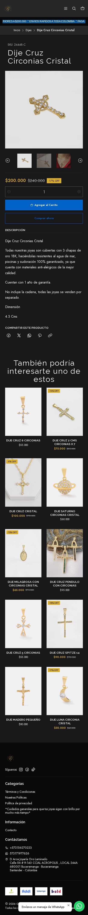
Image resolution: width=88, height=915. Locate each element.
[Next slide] (79, 161)
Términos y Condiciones (20, 792)
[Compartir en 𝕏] (19, 336)
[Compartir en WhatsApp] (29, 336)
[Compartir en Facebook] (8, 336)
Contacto (10, 830)
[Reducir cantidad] (9, 192)
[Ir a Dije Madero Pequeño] (23, 691)
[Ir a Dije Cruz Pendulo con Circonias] (65, 553)
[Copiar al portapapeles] (50, 336)
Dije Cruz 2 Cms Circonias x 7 (65, 442)
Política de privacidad (18, 803)
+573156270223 (21, 847)
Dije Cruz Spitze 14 (65, 652)
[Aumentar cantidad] (79, 192)
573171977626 (19, 853)
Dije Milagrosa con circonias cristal (23, 583)
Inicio (17, 30)
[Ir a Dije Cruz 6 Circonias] (23, 412)
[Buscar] (74, 8)
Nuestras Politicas (15, 797)
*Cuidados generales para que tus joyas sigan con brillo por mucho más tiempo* (42, 811)
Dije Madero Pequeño (23, 719)
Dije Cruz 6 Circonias (23, 440)
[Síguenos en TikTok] (33, 769)
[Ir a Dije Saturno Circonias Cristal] (65, 482)
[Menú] (66, 8)
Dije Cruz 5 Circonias (23, 652)
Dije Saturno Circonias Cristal (64, 512)
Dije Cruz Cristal (23, 511)
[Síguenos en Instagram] (21, 769)
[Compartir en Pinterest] (39, 336)
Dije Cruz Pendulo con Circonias (64, 583)
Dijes (28, 30)
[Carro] (82, 8)
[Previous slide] (8, 161)
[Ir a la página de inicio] (8, 8)
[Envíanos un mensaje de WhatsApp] (79, 906)
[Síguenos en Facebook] (27, 769)
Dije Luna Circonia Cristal (64, 721)
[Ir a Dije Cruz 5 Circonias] (23, 624)
